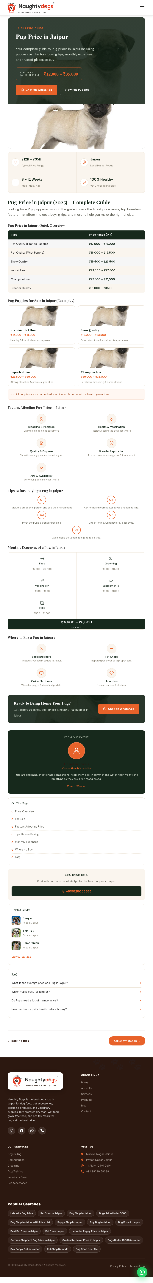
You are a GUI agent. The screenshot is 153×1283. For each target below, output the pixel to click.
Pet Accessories (17, 1182)
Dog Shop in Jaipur (80, 1213)
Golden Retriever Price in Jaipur (81, 1240)
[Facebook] (21, 1130)
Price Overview (24, 811)
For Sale (20, 819)
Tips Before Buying (27, 834)
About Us (86, 1088)
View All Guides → (23, 957)
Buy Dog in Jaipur (100, 1222)
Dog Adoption (16, 1159)
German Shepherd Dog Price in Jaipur (32, 1240)
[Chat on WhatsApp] (142, 1272)
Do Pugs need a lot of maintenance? (35, 1000)
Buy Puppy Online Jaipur (25, 1249)
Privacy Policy (118, 1266)
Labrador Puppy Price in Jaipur (90, 1231)
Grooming (13, 1165)
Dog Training (15, 1171)
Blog (84, 1105)
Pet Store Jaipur (54, 1231)
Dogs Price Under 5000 (113, 1213)
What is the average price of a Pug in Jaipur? (40, 983)
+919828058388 (78, 891)
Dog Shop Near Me (87, 1249)
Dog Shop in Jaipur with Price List (30, 1222)
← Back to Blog (18, 1041)
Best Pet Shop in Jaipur (24, 1231)
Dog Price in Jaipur (129, 1222)
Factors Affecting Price (29, 826)
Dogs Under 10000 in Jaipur (124, 1240)
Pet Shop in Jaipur (51, 1213)
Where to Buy (24, 849)
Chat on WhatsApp (39, 90)
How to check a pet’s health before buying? (39, 1009)
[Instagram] (11, 1130)
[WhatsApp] (32, 1130)
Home (84, 1082)
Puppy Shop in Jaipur (69, 1222)
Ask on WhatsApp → (127, 1040)
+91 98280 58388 (97, 1171)
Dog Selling (14, 1154)
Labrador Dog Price (21, 1213)
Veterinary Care (17, 1177)
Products (86, 1099)
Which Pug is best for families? (31, 991)
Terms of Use (137, 1266)
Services (86, 1093)
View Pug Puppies (77, 90)
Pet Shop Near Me (57, 1249)
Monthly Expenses (26, 842)
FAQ (17, 857)
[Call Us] (42, 1130)
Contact (86, 1111)
